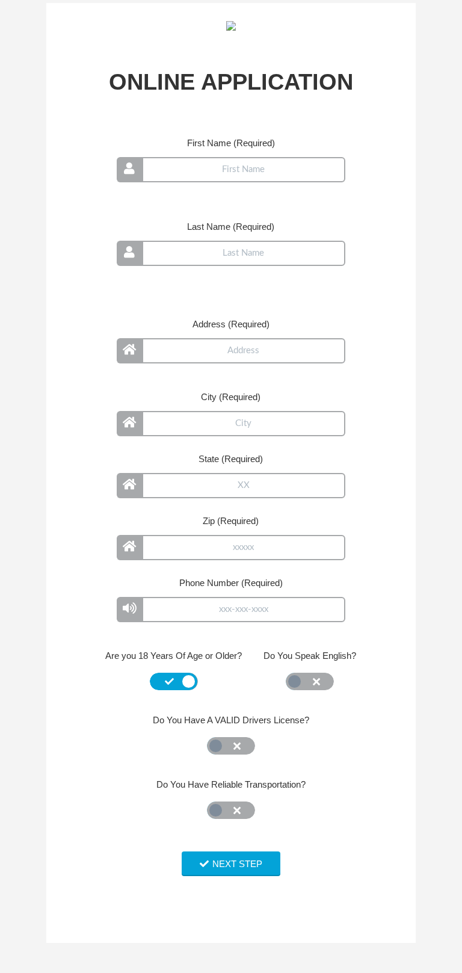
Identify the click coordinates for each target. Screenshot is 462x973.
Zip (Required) (231, 521)
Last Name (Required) (230, 226)
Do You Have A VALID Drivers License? (231, 720)
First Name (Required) (231, 143)
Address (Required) (231, 324)
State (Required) (231, 459)
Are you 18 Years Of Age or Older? (173, 655)
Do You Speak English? (309, 655)
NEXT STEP (237, 864)
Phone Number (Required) (231, 583)
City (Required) (230, 397)
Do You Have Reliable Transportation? (231, 784)
